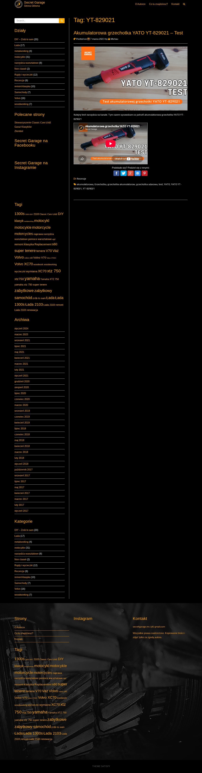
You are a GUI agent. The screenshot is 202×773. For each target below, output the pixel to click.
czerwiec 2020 (22, 399)
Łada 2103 (34, 304)
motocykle (19, 57)
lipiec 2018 (20, 428)
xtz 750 (54, 270)
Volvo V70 (39, 257)
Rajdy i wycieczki (23, 74)
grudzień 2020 (22, 381)
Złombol (18, 131)
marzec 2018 (21, 452)
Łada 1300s (33, 733)
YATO (167, 184)
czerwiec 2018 (22, 434)
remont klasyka (22, 86)
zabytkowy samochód (32, 726)
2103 (36, 214)
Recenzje (19, 80)
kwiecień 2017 (22, 493)
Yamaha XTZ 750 (49, 279)
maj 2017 (19, 487)
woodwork (38, 264)
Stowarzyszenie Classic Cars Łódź (32, 122)
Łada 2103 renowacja (26, 309)
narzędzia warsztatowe (26, 63)
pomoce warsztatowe (40, 239)
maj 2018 (19, 440)
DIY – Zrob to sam (23, 39)
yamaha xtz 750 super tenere (30, 284)
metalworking (21, 51)
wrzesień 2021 (22, 340)
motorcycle (41, 227)
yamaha (32, 278)
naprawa (38, 234)
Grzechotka (100, 184)
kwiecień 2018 (22, 446)
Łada (17, 45)
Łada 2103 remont (53, 304)
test (161, 184)
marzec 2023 (21, 334)
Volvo (17, 98)
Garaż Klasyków (23, 127)
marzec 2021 (21, 364)
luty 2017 (19, 505)
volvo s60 (28, 258)
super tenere (25, 251)
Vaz (55, 251)
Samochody (20, 92)
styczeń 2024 (21, 328)
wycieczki (19, 271)
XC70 (42, 271)
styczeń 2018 (21, 464)
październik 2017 (23, 469)
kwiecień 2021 (22, 358)
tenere (40, 250)
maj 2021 (19, 352)
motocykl (41, 221)
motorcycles (23, 234)
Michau (114, 39)
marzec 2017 (21, 499)
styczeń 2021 (21, 375)
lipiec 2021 (20, 346)
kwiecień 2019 (22, 422)
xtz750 (19, 279)
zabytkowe (24, 290)
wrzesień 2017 (22, 475)
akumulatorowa (85, 184)
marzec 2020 (21, 405)
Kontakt (175, 4)
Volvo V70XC (51, 258)
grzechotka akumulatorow (121, 184)
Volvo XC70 (23, 264)
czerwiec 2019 (22, 416)
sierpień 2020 (21, 387)
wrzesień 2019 (22, 411)
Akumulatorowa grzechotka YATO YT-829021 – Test (128, 32)
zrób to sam (39, 298)
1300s (19, 214)
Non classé (20, 69)
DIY (61, 214)
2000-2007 (29, 214)
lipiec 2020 (20, 393)
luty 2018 (19, 458)
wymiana (31, 271)
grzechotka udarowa (146, 184)
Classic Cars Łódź (48, 214)
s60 (54, 244)
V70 (49, 251)
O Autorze (140, 4)
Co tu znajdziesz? (158, 4)
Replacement (42, 244)
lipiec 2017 (20, 481)
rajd (53, 239)
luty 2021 (19, 369)
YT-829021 (89, 188)
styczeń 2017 (21, 511)
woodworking (21, 104)
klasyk (19, 221)
